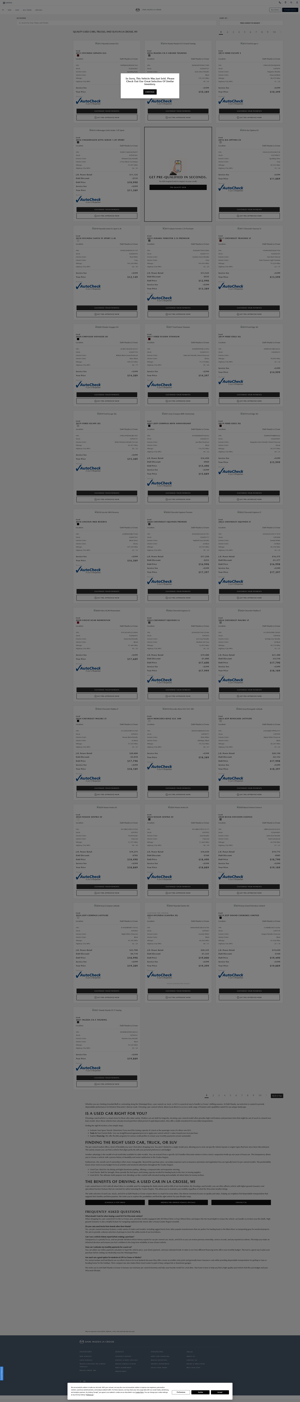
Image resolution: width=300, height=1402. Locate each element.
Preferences (181, 1392)
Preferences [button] (89, 1395)
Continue (149, 92)
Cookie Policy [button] (139, 1392)
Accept (220, 1392)
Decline (200, 1392)
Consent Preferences (1, 1373)
